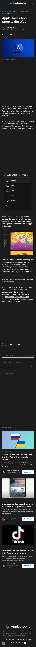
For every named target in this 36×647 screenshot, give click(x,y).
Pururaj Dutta (10, 27)
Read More (28, 472)
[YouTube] (25, 643)
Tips (6, 639)
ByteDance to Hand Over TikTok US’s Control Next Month (17, 552)
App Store (5, 11)
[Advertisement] (18, 82)
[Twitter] (17, 643)
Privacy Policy (20, 639)
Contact (11, 639)
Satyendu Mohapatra (13, 470)
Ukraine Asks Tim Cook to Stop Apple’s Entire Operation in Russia (17, 457)
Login (32, 355)
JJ (7, 517)
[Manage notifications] (3, 643)
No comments (8, 13)
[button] (3, 3)
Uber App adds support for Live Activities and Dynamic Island (17, 505)
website (18, 299)
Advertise (28, 639)
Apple (10, 452)
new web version (20, 109)
